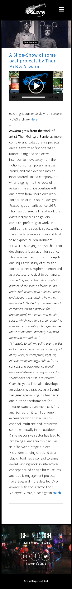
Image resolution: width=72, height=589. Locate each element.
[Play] (13, 97)
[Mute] (56, 97)
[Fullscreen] (62, 97)
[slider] (33, 97)
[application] (36, 86)
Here (33, 119)
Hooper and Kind (39, 581)
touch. (57, 493)
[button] (36, 86)
